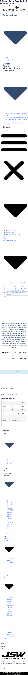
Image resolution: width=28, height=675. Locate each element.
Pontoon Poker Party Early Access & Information (17, 117)
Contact (6, 127)
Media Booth (21, 672)
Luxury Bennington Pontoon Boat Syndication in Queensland (10, 530)
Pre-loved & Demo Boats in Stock (13, 61)
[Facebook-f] (2, 668)
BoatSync (19, 674)
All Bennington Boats (10, 57)
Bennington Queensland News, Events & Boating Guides (10, 497)
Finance (7, 66)
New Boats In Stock (10, 59)
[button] (14, 156)
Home (5, 13)
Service (6, 64)
